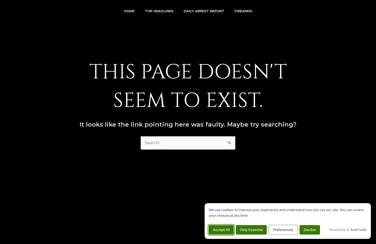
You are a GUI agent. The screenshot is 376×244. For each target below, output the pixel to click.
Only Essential (251, 230)
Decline (310, 230)
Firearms (243, 11)
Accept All (221, 230)
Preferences (283, 230)
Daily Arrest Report (204, 11)
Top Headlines (159, 11)
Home (129, 11)
